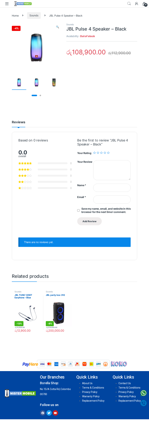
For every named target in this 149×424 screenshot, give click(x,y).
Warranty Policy (91, 396)
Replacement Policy (93, 400)
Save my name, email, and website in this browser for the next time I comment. (106, 210)
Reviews (18, 122)
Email (81, 197)
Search (129, 4)
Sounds (33, 15)
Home (15, 15)
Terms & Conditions (93, 387)
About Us (87, 383)
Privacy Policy (89, 392)
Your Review (84, 161)
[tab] (18, 124)
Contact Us (124, 383)
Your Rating (84, 153)
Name (81, 185)
